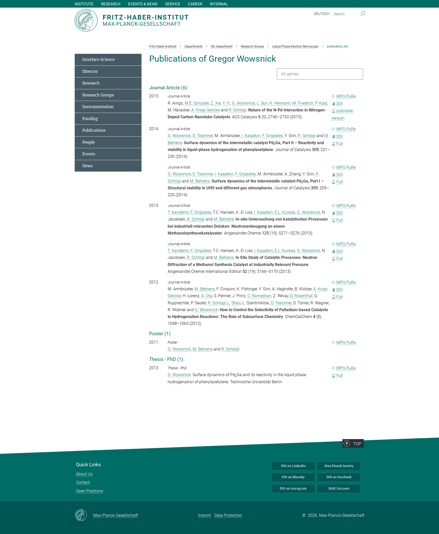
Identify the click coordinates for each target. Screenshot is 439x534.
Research (91, 83)
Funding (90, 118)
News (87, 165)
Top (357, 443)
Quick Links (88, 465)
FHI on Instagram (293, 488)
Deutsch (322, 14)
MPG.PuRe (346, 96)
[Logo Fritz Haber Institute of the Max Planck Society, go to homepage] (170, 20)
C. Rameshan (259, 295)
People (88, 142)
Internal (219, 4)
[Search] (363, 14)
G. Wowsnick (243, 103)
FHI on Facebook (338, 477)
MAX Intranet (339, 488)
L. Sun (262, 103)
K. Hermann (280, 103)
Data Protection (228, 515)
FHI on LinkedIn (293, 466)
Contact (83, 482)
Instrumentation (98, 106)
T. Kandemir (178, 212)
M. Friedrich (302, 103)
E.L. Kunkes (285, 212)
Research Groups (98, 95)
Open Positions (89, 491)
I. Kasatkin (251, 135)
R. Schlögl (237, 110)
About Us (84, 474)
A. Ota (206, 295)
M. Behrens (200, 181)
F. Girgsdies (272, 135)
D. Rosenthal (301, 295)
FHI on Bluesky (293, 477)
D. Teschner (203, 135)
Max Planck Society (339, 466)
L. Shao (234, 303)
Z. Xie (216, 103)
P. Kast (321, 103)
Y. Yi (226, 103)
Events (88, 154)
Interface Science (98, 59)
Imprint (204, 515)
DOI (339, 103)
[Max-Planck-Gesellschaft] (84, 515)
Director (90, 71)
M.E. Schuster (197, 103)
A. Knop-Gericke (205, 110)
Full (339, 143)
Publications (94, 130)
